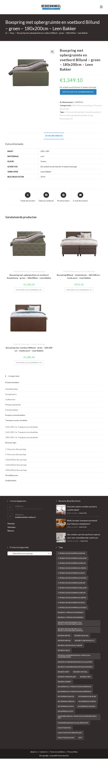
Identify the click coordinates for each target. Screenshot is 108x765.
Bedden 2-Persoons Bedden (70, 617)
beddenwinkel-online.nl (25, 517)
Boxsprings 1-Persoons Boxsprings (74, 686)
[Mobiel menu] (101, 7)
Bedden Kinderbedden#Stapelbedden (75, 667)
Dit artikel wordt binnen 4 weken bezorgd (58, 166)
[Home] (6, 33)
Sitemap (11, 523)
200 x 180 (44, 151)
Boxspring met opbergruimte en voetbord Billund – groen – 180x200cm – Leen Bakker (52, 33)
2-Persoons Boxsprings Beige (71, 583)
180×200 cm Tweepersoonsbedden (21, 437)
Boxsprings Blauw (87, 696)
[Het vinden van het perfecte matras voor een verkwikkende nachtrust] (61, 537)
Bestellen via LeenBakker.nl (78, 92)
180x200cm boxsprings (82, 105)
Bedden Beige (64, 635)
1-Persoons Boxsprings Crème (72, 568)
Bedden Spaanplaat (67, 677)
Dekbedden (10, 480)
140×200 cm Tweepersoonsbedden (21, 427)
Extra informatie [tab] (54, 136)
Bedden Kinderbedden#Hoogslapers (75, 662)
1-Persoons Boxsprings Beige (71, 553)
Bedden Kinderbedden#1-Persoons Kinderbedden (74, 656)
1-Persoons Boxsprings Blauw (72, 558)
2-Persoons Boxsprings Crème (72, 598)
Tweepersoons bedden (16, 420)
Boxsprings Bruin (66, 701)
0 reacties (83, 513)
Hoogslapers (11, 394)
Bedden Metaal (80, 672)
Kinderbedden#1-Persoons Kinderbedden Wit (77, 717)
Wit (80, 738)
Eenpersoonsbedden (15, 415)
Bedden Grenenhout (84, 640)
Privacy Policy (72, 752)
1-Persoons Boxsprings (15, 449)
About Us (33, 752)
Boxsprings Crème (87, 701)
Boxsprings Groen (85, 115)
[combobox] (29, 553)
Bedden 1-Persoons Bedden (70, 612)
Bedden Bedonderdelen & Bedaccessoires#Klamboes (70, 630)
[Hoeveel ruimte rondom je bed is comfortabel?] (61, 509)
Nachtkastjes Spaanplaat (70, 733)
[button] (52, 51)
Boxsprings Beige (66, 696)
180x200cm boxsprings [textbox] (29, 553)
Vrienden (11, 527)
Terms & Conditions (57, 752)
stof (42, 156)
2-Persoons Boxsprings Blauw (72, 588)
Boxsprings (10, 442)
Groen (43, 161)
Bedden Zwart (64, 682)
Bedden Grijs (64, 650)
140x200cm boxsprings (16, 460)
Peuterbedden (11, 410)
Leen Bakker (45, 171)
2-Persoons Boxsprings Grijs (71, 602)
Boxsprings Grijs (66, 706)
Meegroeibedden (13, 405)
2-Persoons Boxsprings (37, 271)
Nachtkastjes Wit (66, 738)
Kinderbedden (12, 382)
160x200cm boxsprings (21, 271)
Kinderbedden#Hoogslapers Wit (73, 723)
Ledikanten (10, 399)
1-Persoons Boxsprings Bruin (72, 563)
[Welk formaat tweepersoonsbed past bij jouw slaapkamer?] (61, 523)
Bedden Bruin (64, 640)
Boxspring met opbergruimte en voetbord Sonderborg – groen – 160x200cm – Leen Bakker (29, 276)
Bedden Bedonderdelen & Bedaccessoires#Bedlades (70, 623)
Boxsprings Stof (66, 119)
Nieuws (10, 530)
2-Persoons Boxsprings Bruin (72, 593)
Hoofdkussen (11, 475)
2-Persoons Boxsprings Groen (77, 112)
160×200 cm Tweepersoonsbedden (21, 432)
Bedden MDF (63, 672)
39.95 (42, 176)
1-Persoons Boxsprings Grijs (71, 573)
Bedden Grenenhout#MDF (70, 645)
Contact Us (44, 752)
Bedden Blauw (81, 635)
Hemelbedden (11, 389)
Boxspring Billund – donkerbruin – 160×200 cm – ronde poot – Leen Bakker (79, 276)
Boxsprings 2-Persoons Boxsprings (74, 691)
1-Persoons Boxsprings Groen (72, 578)
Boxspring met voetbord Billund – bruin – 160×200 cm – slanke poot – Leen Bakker (29, 349)
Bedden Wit (85, 677)
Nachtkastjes (64, 728)
